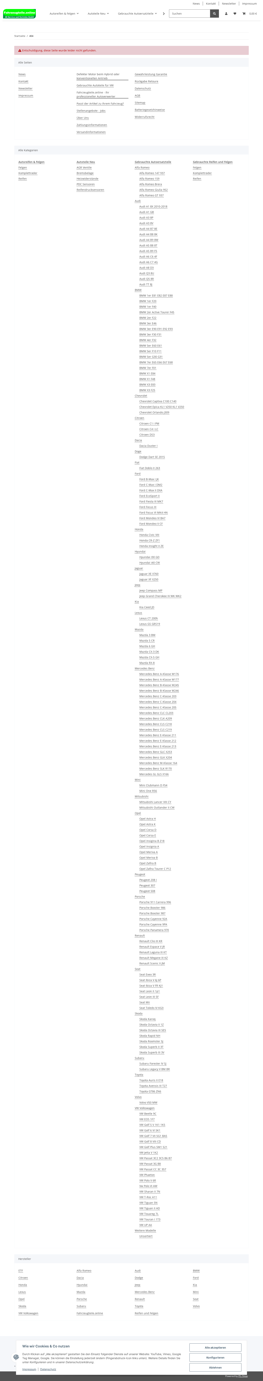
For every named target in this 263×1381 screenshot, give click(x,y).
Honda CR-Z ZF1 (149, 540)
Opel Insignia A (149, 846)
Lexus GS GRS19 (149, 624)
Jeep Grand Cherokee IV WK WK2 (160, 596)
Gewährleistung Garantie (151, 74)
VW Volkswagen (145, 1108)
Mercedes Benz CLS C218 (155, 724)
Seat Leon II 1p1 (149, 991)
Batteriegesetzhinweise (150, 110)
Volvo (138, 1097)
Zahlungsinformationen (92, 125)
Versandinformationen (91, 132)
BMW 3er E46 (148, 323)
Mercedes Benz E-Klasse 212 (157, 741)
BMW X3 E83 (147, 384)
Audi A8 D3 (146, 267)
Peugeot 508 (147, 891)
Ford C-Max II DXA (150, 490)
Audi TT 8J (145, 284)
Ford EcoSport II (149, 496)
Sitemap (140, 102)
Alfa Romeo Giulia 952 (153, 190)
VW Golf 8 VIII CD (150, 1141)
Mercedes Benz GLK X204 (155, 757)
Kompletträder (27, 173)
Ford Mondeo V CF (151, 523)
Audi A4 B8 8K (148, 234)
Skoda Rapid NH (149, 1035)
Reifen (22, 178)
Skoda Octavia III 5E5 (152, 1030)
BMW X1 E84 (147, 373)
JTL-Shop (243, 1376)
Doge (138, 451)
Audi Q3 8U (146, 273)
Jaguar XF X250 (148, 579)
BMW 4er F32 (147, 340)
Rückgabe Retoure (146, 81)
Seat (137, 969)
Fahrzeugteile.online (90, 1313)
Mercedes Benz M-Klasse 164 (158, 763)
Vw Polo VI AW (148, 1186)
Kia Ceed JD (146, 607)
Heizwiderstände (87, 178)
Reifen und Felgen (146, 1313)
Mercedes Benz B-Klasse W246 (159, 690)
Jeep (137, 585)
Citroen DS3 (147, 434)
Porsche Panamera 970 (154, 930)
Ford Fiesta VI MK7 (151, 501)
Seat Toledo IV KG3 (151, 1008)
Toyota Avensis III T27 (153, 1086)
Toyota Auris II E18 (151, 1080)
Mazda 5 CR (147, 640)
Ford (138, 473)
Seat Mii (144, 1002)
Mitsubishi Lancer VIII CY (155, 802)
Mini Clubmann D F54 (153, 785)
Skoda (138, 1013)
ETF (20, 1270)
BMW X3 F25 (147, 390)
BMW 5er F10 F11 (150, 351)
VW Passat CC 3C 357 (152, 1169)
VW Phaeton (147, 1175)
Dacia (138, 440)
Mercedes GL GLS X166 (154, 774)
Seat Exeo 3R (147, 974)
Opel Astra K (147, 824)
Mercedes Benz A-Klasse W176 (159, 674)
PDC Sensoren (86, 184)
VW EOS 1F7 (147, 1119)
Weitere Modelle (145, 1230)
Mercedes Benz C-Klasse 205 (157, 707)
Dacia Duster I (148, 446)
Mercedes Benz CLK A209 (155, 718)
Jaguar (139, 568)
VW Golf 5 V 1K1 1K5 (152, 1125)
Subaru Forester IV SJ (152, 1063)
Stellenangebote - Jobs (91, 110)
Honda (139, 529)
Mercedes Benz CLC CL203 (156, 713)
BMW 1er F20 (147, 301)
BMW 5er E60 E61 (150, 345)
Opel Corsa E (147, 835)
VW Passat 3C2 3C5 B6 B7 (155, 1158)
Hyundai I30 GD (149, 557)
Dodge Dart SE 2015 (152, 457)
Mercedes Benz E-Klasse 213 (157, 746)
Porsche (140, 896)
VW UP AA (145, 1225)
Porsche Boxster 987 (152, 913)
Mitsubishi (141, 796)
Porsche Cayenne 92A (153, 919)
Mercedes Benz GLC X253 (155, 752)
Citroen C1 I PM (149, 423)
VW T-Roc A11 (148, 1197)
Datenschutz (143, 88)
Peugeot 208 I (148, 880)
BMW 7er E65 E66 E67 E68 (156, 362)
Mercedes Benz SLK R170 (155, 768)
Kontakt (211, 3)
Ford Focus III (147, 507)
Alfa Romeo (142, 167)
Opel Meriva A (148, 852)
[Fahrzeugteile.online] (19, 13)
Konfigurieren (215, 1357)
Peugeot (140, 874)
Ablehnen (215, 1367)
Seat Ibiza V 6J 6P (150, 980)
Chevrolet (141, 395)
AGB (137, 95)
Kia (137, 601)
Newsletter (229, 3)
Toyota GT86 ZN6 (150, 1091)
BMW (138, 290)
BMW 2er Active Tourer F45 (156, 312)
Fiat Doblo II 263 (149, 468)
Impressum (249, 3)
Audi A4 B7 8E (148, 228)
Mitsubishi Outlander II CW (156, 807)
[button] (226, 13)
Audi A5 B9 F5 (148, 251)
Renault (140, 935)
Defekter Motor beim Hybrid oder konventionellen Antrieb (98, 76)
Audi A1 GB (146, 212)
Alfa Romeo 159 (149, 178)
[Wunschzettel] (234, 13)
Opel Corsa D (147, 830)
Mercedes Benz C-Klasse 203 (157, 696)
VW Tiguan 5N (148, 1202)
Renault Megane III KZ (153, 958)
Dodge (139, 1277)
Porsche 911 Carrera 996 (155, 902)
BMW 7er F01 (147, 368)
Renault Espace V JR (152, 946)
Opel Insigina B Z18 (151, 841)
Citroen (139, 418)
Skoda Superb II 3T (151, 1047)
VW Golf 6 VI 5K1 (149, 1130)
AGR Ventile (84, 167)
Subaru (139, 1058)
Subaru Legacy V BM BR (154, 1069)
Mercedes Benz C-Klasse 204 (157, 702)
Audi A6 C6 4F (148, 256)
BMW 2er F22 (147, 318)
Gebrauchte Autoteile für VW (95, 85)
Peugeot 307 (147, 885)
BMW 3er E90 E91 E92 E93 (156, 329)
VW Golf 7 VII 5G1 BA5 (153, 1136)
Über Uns (83, 118)
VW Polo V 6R (147, 1180)
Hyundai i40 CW (149, 562)
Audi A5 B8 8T (148, 245)
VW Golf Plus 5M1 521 (153, 1147)
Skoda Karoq (147, 1019)
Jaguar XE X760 (148, 574)
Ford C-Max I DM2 (150, 484)
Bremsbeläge (85, 173)
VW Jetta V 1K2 (148, 1152)
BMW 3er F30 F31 (150, 334)
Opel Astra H (147, 818)
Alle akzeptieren (215, 1347)
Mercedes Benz (145, 668)
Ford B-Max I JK (149, 479)
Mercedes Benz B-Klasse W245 (159, 685)
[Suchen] (214, 13)
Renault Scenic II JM (152, 963)
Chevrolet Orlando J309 (154, 412)
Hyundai (140, 551)
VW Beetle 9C (147, 1113)
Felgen (22, 167)
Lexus (138, 613)
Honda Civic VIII (149, 535)
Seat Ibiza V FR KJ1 (151, 985)
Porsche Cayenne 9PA (153, 924)
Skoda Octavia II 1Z (151, 1024)
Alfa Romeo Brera (150, 184)
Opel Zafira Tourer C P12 (155, 869)
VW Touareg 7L (148, 1214)
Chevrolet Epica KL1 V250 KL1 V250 (161, 407)
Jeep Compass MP (150, 590)
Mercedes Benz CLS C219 (155, 729)
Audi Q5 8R (146, 279)
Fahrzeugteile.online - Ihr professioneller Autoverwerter (96, 94)
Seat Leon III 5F (149, 997)
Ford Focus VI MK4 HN (153, 512)
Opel (138, 813)
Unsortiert (145, 1236)
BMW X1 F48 (147, 379)
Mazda (139, 629)
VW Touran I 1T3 (149, 1219)
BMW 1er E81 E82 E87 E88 (156, 295)
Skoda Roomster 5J (151, 1041)
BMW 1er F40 (147, 306)
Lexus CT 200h (148, 618)
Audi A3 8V (146, 223)
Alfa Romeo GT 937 (151, 195)
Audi (138, 201)
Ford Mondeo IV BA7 (152, 518)
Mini (138, 779)
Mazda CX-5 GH (149, 657)
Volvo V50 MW (148, 1102)
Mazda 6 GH (147, 646)
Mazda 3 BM (147, 635)
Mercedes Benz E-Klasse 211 (157, 735)
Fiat (137, 462)
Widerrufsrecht (144, 117)
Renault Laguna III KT (153, 952)
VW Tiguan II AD (149, 1208)
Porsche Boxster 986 (152, 907)
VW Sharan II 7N (149, 1191)
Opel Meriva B (148, 857)
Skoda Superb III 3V (151, 1052)
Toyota (139, 1074)
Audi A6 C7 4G (148, 262)
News (196, 3)
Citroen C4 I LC (148, 429)
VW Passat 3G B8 (150, 1163)
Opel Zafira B (147, 863)
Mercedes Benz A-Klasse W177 (159, 679)
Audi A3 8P (146, 217)
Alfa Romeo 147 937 (152, 173)
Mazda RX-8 (147, 663)
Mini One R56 (148, 791)
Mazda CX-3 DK (149, 651)
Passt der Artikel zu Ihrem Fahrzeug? (100, 103)
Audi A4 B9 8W (148, 240)
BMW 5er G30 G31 (151, 356)
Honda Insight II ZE (151, 546)
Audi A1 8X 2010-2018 (153, 206)
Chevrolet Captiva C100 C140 (157, 401)
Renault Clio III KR (150, 941)
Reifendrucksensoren (90, 190)
